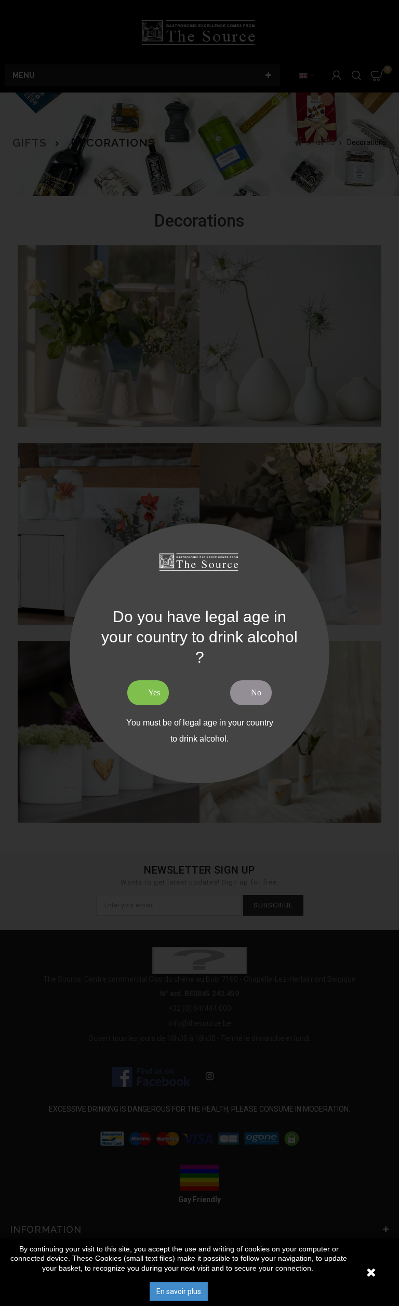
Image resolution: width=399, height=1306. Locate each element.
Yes (154, 692)
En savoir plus (178, 1291)
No (256, 692)
